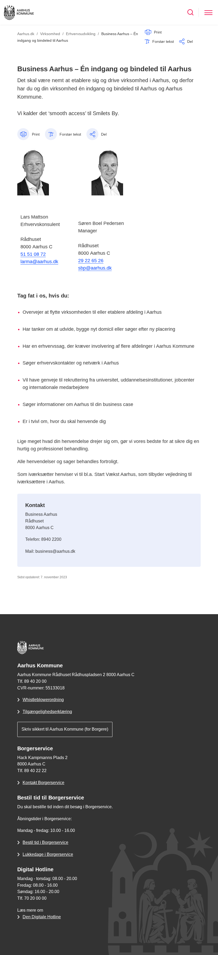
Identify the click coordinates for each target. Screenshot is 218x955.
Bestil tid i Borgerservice (45, 842)
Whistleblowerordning (43, 699)
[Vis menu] (208, 12)
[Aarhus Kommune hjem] (19, 12)
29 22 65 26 (90, 260)
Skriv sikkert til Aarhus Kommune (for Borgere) (65, 729)
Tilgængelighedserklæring (47, 711)
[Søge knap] (190, 12)
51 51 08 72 (33, 254)
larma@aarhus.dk (39, 261)
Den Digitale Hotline (42, 917)
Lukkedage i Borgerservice (48, 854)
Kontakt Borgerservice (43, 782)
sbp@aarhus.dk (95, 268)
